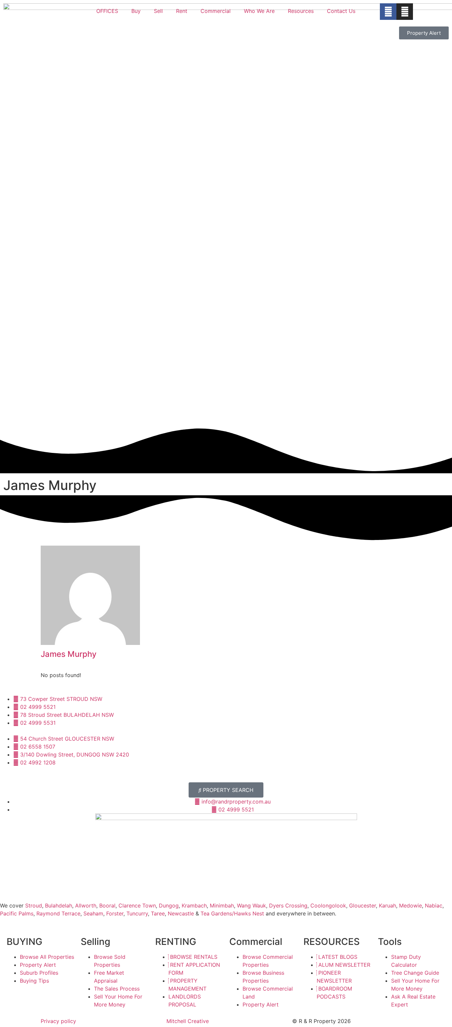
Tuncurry (137, 913)
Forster (114, 913)
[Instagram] (404, 11)
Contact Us (341, 11)
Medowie (410, 905)
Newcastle (181, 913)
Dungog (169, 905)
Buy (136, 11)
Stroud (33, 905)
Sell (158, 11)
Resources (301, 11)
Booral (107, 905)
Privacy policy (58, 1021)
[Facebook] (388, 11)
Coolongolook (328, 905)
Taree (158, 913)
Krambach (194, 905)
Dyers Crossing (288, 905)
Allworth (85, 905)
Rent (181, 11)
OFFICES (107, 11)
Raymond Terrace (58, 913)
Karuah (387, 905)
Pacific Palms (16, 913)
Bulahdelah (58, 905)
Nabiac (433, 905)
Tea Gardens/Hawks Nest (232, 913)
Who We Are (259, 11)
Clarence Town (137, 905)
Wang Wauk (251, 905)
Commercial (216, 11)
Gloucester (362, 905)
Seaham (93, 913)
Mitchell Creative (187, 1021)
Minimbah (222, 905)
